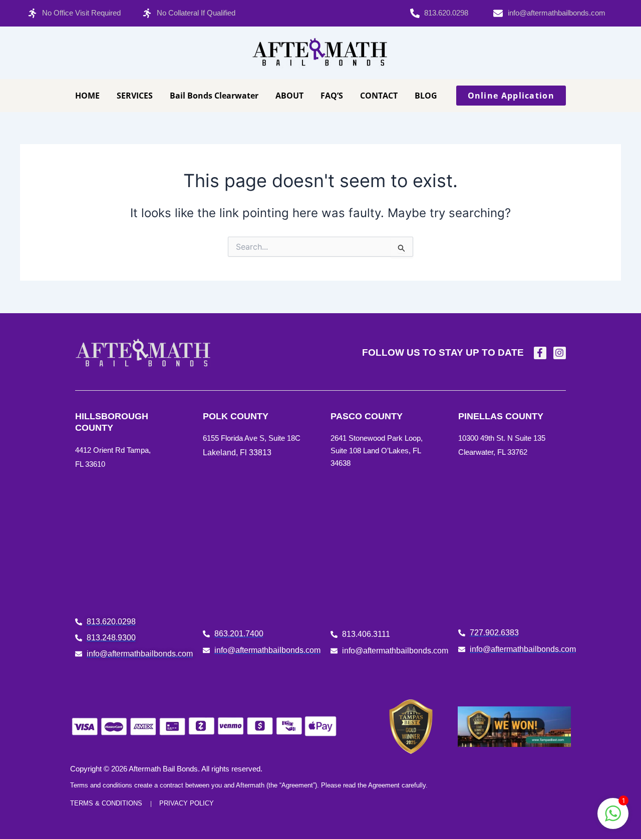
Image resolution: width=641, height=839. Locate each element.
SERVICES (135, 95)
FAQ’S (331, 95)
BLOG (426, 95)
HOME (87, 95)
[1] (613, 818)
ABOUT (289, 95)
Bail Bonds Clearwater (214, 95)
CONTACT (379, 95)
